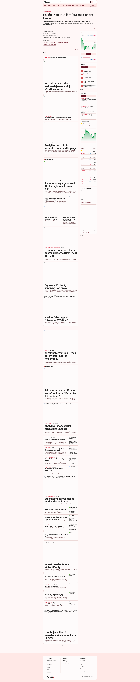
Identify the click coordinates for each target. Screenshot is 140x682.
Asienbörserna (50, 116)
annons (46, 645)
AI (48, 350)
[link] (60, 58)
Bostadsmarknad (57, 247)
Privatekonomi (68, 5)
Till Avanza (82, 5)
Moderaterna (50, 524)
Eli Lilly (49, 655)
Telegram (49, 5)
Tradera (49, 467)
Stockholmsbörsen (51, 457)
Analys (54, 5)
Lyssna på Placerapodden (86, 202)
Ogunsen (51, 282)
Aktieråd (49, 423)
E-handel (50, 602)
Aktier (49, 142)
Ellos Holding (50, 584)
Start (45, 5)
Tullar (49, 630)
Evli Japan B (50, 645)
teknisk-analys (52, 81)
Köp (91, 35)
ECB (49, 437)
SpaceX (49, 447)
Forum (58, 5)
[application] (88, 44)
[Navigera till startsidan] (47, 2)
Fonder (62, 5)
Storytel (49, 532)
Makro (55, 180)
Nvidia (49, 665)
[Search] (95, 2)
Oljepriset (50, 675)
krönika (46, 350)
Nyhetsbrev (93, 5)
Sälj (94, 35)
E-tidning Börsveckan (85, 232)
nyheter (44, 11)
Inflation (67, 216)
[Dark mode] (90, 2)
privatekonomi (50, 180)
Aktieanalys (47, 81)
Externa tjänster (75, 5)
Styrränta (50, 216)
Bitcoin (49, 574)
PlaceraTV (49, 11)
